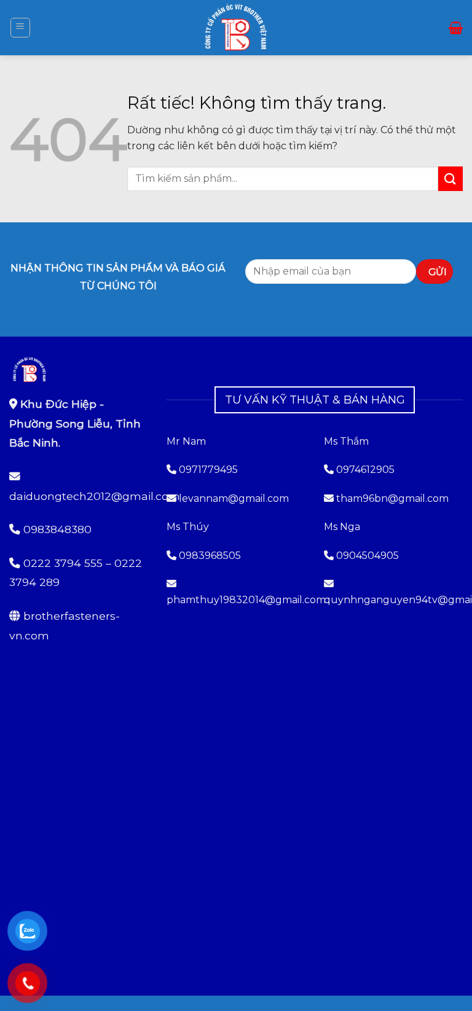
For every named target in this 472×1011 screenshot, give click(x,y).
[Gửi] (450, 178)
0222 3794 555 (63, 562)
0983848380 (57, 529)
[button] (20, 27)
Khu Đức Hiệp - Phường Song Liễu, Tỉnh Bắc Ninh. (75, 423)
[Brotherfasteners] (236, 27)
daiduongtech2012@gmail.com (94, 496)
